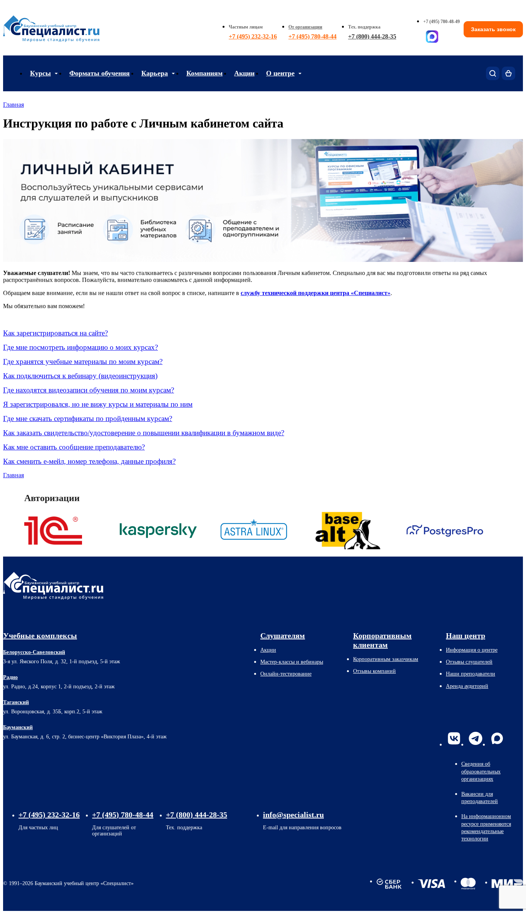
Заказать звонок (493, 29)
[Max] (432, 36)
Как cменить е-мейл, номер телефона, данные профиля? (89, 461)
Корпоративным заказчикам (385, 659)
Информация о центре (472, 650)
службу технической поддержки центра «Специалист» (315, 293)
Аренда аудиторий (467, 686)
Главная (13, 104)
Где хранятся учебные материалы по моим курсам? (82, 361)
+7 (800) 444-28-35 (372, 36)
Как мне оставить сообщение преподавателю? (74, 447)
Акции (244, 73)
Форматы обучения (99, 73)
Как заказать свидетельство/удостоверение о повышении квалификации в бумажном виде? (143, 433)
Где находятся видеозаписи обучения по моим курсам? (88, 390)
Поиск (492, 73)
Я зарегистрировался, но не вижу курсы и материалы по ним (98, 404)
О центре (280, 73)
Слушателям (282, 635)
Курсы (40, 73)
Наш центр (465, 635)
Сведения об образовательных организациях (481, 771)
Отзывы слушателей (469, 662)
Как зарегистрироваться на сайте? (55, 333)
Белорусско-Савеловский (34, 652)
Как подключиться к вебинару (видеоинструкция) (80, 376)
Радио (10, 677)
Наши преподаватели (470, 674)
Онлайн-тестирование (286, 674)
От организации (305, 27)
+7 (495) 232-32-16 (253, 36)
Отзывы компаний (374, 671)
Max (497, 738)
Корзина (508, 73)
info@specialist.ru (293, 814)
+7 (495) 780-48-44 (312, 36)
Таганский (16, 702)
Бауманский (18, 727)
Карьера (154, 73)
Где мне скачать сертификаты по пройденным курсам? (87, 418)
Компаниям (204, 73)
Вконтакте (454, 738)
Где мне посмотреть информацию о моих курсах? (80, 347)
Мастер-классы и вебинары (291, 662)
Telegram (475, 738)
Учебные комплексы (40, 635)
